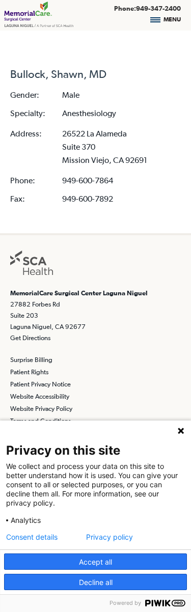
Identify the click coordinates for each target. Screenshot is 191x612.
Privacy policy (109, 537)
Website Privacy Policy (41, 408)
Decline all (96, 582)
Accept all (95, 562)
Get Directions (30, 338)
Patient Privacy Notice (40, 384)
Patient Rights (29, 372)
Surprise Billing (31, 360)
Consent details (32, 537)
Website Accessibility (39, 396)
